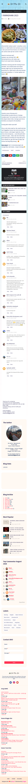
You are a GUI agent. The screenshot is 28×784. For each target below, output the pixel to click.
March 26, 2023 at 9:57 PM (11, 308)
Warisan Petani (11, 230)
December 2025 (9, 508)
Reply (8, 227)
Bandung (6, 614)
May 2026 (7, 503)
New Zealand (7, 627)
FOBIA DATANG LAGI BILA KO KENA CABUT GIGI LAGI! (17, 550)
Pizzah (10, 568)
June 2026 (7, 502)
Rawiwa (11, 571)
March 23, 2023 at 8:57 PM (11, 219)
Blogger (24, 781)
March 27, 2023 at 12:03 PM (12, 345)
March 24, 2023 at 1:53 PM (11, 265)
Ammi (10, 581)
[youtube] (17, 682)
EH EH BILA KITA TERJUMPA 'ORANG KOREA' (17, 196)
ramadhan (17, 150)
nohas (8, 330)
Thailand (6, 630)
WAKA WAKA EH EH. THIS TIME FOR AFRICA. (11, 767)
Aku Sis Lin (4, 697)
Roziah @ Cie (12, 585)
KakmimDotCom (5, 706)
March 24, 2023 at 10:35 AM (12, 253)
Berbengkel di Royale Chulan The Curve (11, 708)
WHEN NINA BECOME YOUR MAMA (17, 536)
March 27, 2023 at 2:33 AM (11, 318)
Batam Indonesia (19, 614)
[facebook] (10, 682)
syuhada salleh (11, 368)
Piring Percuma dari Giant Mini (8, 727)
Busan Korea (6, 617)
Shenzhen (18, 627)
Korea (19, 625)
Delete (11, 227)
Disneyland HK (15, 617)
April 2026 (7, 504)
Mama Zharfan (12, 575)
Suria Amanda (11, 276)
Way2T (13, 781)
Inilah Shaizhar (5, 692)
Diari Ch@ (3, 710)
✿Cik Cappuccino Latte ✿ (14, 295)
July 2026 (7, 500)
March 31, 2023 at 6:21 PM (11, 369)
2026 (6, 498)
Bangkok (11, 614)
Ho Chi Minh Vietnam (8, 622)
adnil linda (10, 252)
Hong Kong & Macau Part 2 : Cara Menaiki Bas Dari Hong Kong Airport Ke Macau (13, 762)
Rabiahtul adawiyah (12, 306)
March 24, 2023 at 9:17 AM (11, 242)
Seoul (13, 627)
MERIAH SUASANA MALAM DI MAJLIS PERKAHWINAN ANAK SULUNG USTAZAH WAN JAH (13, 699)
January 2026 (8, 506)
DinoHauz (11, 595)
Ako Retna (5, 18)
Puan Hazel (10, 263)
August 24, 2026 (5, 723)
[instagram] (14, 682)
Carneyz (12, 599)
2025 (6, 507)
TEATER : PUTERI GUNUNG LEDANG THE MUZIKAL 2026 (17, 528)
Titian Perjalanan (5, 770)
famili (12, 150)
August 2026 (8, 499)
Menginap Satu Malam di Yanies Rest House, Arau (13, 771)
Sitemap (13, 778)
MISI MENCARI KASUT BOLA (7, 731)
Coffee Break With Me (6, 702)
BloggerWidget (22, 602)
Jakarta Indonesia (8, 625)
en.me (2, 755)
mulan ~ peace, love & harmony (9, 766)
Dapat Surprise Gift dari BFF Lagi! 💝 (10, 704)
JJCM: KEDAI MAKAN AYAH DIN (16, 543)
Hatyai (14, 620)
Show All (4, 714)
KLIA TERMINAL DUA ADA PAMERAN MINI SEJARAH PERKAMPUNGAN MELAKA (13, 757)
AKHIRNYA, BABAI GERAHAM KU (17, 521)
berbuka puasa (9, 11)
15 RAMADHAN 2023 (13, 202)
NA (7, 217)
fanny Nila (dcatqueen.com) (14, 316)
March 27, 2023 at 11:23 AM (11, 332)
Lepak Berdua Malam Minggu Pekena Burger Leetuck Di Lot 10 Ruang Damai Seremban (12, 741)
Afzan (8, 240)
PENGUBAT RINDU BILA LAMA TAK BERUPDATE (17, 189)
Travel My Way (4, 760)
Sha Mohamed (11, 343)
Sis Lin (8, 356)
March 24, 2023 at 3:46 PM (11, 278)
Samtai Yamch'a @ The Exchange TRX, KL (11, 752)
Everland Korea (7, 620)
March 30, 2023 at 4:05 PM (11, 358)
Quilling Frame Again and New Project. (10, 712)
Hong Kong (17, 622)
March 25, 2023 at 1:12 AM (11, 296)
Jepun (15, 625)
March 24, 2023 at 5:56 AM (11, 232)
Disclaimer (19, 778)
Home (4, 11)
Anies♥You (3, 751)
